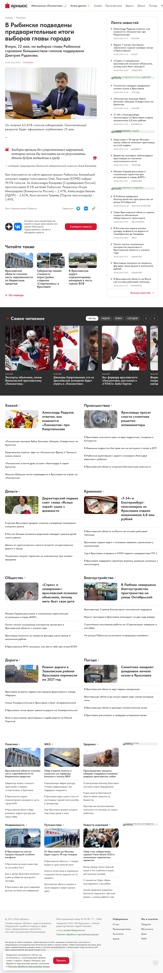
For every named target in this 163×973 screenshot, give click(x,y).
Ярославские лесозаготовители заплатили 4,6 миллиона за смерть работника (100, 809)
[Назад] (146, 318)
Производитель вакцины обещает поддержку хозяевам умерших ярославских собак (100, 773)
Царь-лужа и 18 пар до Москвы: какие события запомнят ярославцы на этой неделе (134, 142)
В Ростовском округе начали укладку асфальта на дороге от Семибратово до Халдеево (131, 231)
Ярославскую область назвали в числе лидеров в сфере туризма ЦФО (60, 887)
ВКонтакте (147, 929)
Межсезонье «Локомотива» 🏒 (49, 5)
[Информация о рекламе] (152, 78)
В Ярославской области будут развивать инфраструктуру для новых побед (20, 813)
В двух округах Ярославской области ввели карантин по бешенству (97, 796)
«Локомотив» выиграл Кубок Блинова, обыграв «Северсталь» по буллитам (133, 101)
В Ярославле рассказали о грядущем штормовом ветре (115, 715)
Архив (116, 938)
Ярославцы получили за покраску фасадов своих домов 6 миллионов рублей (133, 265)
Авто (134, 238)
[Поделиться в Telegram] (78, 208)
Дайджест (136, 149)
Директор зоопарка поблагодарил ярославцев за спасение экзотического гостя (133, 158)
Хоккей (98, 5)
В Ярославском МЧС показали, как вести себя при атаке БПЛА (41, 646)
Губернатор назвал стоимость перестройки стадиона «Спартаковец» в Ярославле (19, 786)
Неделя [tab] (106, 318)
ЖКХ (47, 744)
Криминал (136, 124)
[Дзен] (9, 226)
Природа (136, 165)
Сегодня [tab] (133, 318)
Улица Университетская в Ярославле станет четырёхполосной (40, 702)
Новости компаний (95, 825)
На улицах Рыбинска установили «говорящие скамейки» (116, 635)
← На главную (14, 295)
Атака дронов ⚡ (80, 5)
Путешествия (53, 825)
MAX (143, 938)
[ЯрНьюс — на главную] (16, 6)
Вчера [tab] (118, 318)
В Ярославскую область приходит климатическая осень (115, 707)
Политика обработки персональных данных (77, 934)
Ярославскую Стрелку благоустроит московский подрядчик (118, 609)
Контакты (118, 933)
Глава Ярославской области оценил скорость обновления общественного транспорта (133, 215)
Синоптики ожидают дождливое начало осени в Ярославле (131, 87)
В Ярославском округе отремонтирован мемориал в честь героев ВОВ (22, 800)
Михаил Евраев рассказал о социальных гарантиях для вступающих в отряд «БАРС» (129, 174)
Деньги (141, 5)
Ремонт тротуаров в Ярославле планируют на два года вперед (119, 616)
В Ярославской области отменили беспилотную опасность (117, 466)
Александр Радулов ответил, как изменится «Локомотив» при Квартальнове (131, 31)
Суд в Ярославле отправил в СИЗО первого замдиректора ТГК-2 (120, 553)
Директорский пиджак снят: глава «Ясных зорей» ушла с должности (60, 504)
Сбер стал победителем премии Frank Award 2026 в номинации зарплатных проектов (99, 856)
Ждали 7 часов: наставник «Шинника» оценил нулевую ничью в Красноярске (133, 47)
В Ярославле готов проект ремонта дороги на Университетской (41, 710)
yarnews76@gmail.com (74, 930)
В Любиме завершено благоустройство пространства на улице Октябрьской (133, 199)
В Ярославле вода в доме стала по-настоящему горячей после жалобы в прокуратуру (61, 800)
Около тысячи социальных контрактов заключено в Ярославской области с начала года (131, 248)
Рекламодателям (122, 929)
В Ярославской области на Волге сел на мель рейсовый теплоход (132, 280)
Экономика (137, 222)
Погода (153, 5)
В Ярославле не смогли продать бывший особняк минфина (20, 854)
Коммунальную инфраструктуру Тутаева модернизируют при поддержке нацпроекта (59, 786)
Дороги (130, 5)
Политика (20, 17)
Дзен (144, 933)
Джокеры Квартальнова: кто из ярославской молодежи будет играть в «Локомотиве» (73, 380)
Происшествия (113, 5)
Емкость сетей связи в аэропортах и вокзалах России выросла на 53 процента (61, 874)
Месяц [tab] (92, 318)
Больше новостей (140, 292)
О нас (116, 924)
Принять (61, 960)
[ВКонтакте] (18, 226)
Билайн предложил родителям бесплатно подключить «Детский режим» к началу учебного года (99, 893)
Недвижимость (15, 825)
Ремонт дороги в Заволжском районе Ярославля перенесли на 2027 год (59, 673)
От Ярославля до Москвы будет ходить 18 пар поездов (60, 853)
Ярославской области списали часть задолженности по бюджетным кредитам (22, 773)
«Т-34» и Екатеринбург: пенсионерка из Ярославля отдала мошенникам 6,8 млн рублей (133, 117)
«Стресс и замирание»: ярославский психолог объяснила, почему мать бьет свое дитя (133, 63)
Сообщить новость (81, 226)
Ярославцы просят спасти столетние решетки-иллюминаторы (136, 418)
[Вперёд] (154, 318)
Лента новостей (124, 22)
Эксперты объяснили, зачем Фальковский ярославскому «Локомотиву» (23, 380)
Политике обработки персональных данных (29, 966)
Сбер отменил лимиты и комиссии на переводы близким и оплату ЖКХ (58, 773)
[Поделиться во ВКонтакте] (86, 208)
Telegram (146, 924)
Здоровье (89, 744)
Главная (9, 17)
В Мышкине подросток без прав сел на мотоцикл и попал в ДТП (120, 448)
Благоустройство (141, 206)
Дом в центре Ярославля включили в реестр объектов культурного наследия (22, 877)
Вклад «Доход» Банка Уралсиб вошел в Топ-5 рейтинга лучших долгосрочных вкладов (98, 870)
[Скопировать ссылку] (93, 208)
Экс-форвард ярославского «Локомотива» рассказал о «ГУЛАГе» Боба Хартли (120, 380)
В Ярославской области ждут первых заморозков (112, 689)
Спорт (134, 54)
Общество (136, 70)
